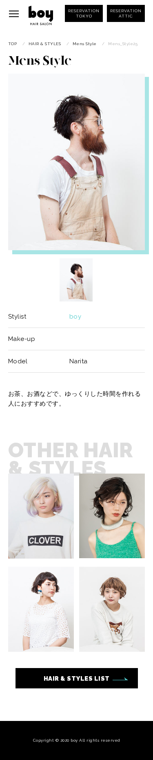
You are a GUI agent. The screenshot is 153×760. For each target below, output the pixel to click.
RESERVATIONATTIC (126, 13)
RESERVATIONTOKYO (84, 13)
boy (75, 316)
